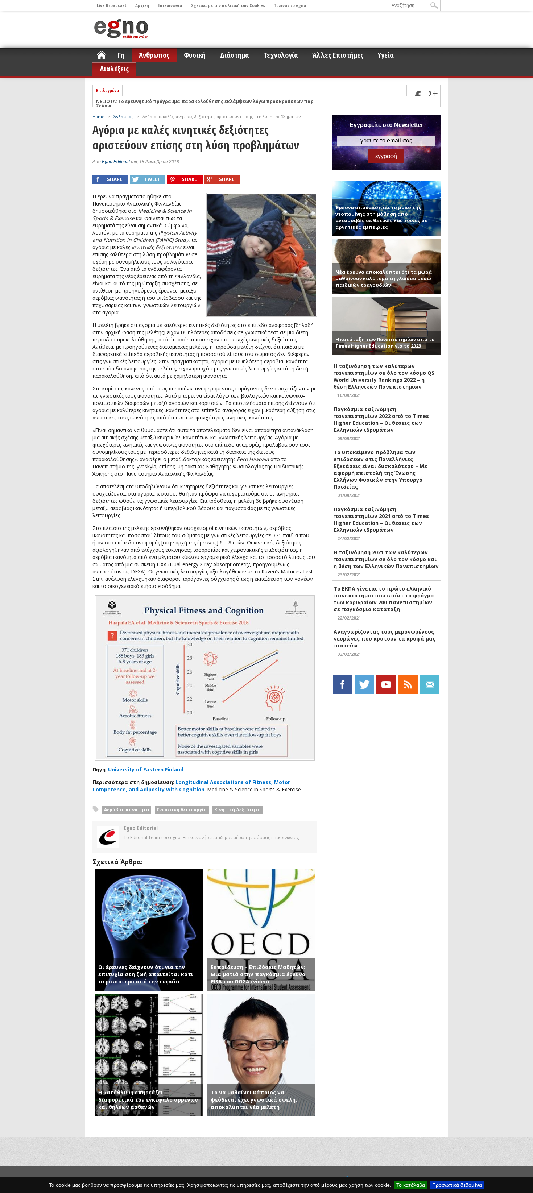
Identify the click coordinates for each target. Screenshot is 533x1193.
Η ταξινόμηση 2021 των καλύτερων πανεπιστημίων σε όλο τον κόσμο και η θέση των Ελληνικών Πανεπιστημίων (386, 559)
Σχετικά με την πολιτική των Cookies (228, 5)
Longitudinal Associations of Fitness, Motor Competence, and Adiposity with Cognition (191, 786)
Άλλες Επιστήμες (338, 55)
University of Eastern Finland (145, 769)
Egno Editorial (116, 161)
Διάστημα (234, 55)
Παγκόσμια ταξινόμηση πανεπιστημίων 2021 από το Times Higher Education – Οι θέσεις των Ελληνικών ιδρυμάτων (381, 519)
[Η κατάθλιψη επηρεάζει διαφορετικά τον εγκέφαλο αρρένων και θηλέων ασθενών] (149, 997)
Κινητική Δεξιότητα (237, 810)
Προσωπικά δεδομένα (457, 1185)
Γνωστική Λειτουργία (182, 810)
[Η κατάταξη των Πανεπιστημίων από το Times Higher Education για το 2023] (386, 300)
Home (98, 116)
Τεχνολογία (281, 55)
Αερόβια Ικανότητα (126, 810)
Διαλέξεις (114, 69)
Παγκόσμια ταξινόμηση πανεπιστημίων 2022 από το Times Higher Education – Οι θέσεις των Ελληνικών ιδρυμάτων (381, 419)
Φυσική (195, 55)
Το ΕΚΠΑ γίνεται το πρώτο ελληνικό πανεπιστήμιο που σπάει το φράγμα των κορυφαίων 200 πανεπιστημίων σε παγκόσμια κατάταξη (384, 599)
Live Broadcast (112, 5)
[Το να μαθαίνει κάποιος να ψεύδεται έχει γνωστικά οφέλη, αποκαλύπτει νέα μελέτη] (261, 997)
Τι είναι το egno (290, 5)
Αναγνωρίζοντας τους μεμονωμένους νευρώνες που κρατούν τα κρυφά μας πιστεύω (384, 638)
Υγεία (386, 55)
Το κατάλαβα (410, 1185)
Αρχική (142, 5)
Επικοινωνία (170, 5)
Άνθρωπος (154, 55)
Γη (121, 55)
